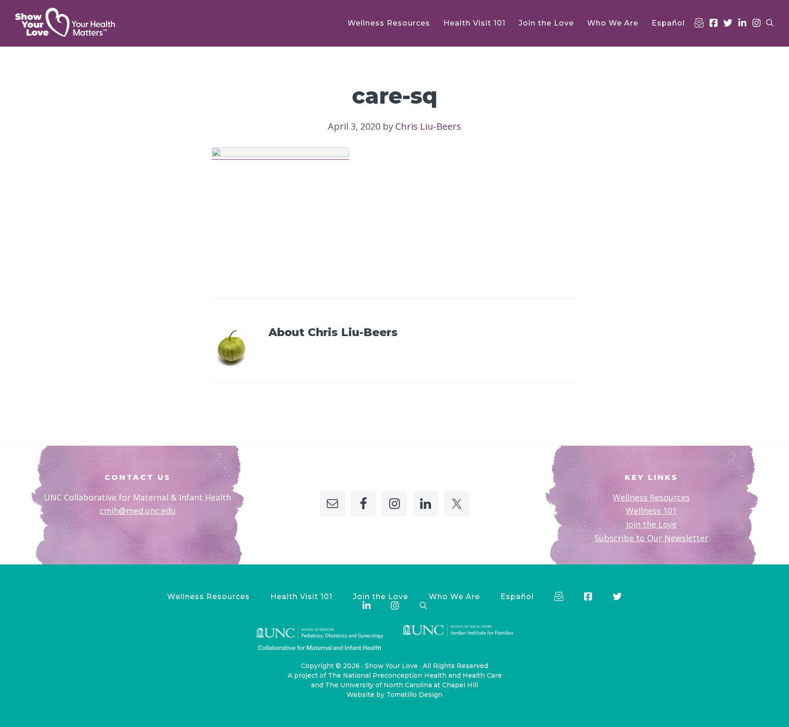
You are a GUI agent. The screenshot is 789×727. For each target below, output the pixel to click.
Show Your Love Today (78, 22)
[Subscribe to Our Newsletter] (699, 22)
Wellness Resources (651, 497)
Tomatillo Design (414, 694)
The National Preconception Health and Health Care (415, 675)
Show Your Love (391, 666)
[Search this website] (769, 23)
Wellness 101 (651, 510)
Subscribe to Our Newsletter (651, 537)
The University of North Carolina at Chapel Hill (401, 685)
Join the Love (651, 524)
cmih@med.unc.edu (138, 510)
